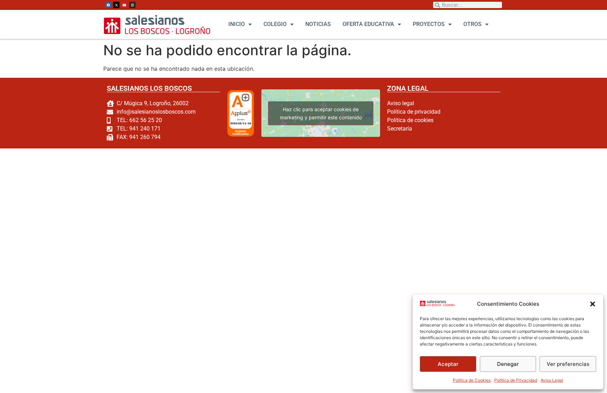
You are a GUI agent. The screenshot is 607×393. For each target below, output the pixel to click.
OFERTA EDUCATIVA (368, 24)
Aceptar (448, 364)
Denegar (508, 364)
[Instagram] (132, 5)
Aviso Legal (552, 380)
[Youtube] (124, 5)
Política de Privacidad (515, 380)
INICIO (236, 24)
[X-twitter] (116, 5)
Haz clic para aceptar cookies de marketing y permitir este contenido (320, 113)
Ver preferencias (568, 364)
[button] (592, 304)
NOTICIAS (318, 24)
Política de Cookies (472, 380)
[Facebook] (108, 5)
